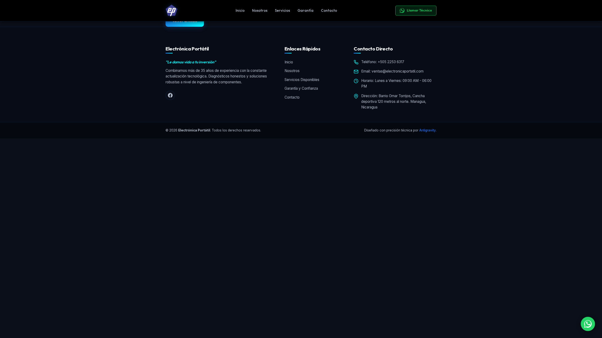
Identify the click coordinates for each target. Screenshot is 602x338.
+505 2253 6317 (391, 62)
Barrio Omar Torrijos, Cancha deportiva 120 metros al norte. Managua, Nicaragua (393, 102)
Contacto (329, 10)
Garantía (305, 10)
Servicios (282, 10)
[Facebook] (170, 95)
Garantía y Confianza (301, 88)
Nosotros (259, 10)
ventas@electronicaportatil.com (398, 71)
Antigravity (427, 130)
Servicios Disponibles (302, 79)
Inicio (240, 10)
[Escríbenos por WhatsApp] (588, 324)
